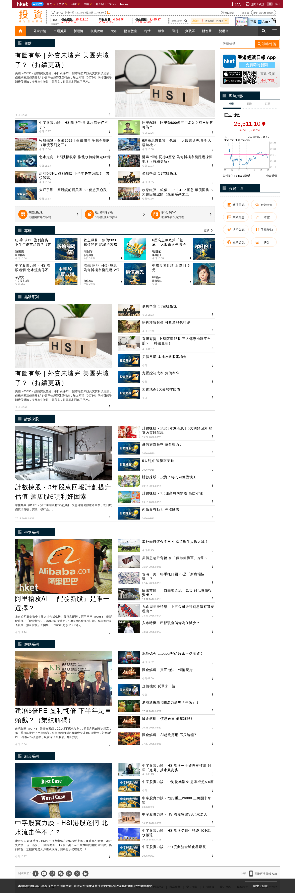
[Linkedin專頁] (85, 874)
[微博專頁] (52, 874)
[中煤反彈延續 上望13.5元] (183, 274)
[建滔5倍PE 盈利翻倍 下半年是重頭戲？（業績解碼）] (63, 176)
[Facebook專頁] (35, 874)
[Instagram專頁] (69, 874)
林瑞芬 (156, 277)
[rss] (108, 12)
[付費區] (37, 4)
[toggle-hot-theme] (226, 20)
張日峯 (156, 251)
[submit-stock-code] (186, 20)
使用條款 (131, 886)
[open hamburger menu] (274, 31)
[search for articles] (263, 31)
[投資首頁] (20, 31)
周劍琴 (88, 251)
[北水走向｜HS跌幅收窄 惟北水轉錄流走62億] (63, 159)
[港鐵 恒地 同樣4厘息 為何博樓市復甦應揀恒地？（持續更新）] (166, 159)
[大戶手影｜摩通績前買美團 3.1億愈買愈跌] (63, 192)
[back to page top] (284, 871)
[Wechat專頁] (61, 874)
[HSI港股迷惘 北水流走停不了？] (63, 127)
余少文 (19, 277)
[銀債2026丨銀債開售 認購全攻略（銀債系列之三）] (63, 143)
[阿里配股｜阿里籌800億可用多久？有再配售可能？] (166, 127)
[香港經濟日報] (22, 4)
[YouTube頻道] (44, 874)
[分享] (109, 114)
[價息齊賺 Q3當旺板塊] (166, 176)
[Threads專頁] (77, 874)
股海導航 (157, 280)
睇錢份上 (157, 255)
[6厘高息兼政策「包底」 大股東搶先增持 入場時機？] (166, 143)
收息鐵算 (88, 255)
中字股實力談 (22, 280)
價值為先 (88, 280)
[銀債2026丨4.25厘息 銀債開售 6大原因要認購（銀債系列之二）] (166, 192)
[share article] (53, 257)
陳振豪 (19, 251)
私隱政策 (116, 886)
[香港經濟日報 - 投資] (30, 16)
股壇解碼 (20, 255)
